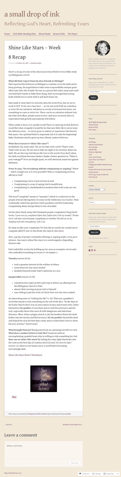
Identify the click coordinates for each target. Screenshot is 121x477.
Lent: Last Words (95, 157)
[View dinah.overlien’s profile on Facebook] (90, 250)
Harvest (8, 424)
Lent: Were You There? (97, 160)
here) (61, 231)
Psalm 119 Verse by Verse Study (100, 169)
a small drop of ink (31, 14)
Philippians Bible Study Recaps (39, 414)
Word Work (93, 177)
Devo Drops (93, 147)
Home (7, 34)
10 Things (92, 142)
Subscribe (94, 232)
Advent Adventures (96, 145)
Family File (93, 150)
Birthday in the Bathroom (73, 424)
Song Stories (93, 172)
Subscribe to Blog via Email (97, 213)
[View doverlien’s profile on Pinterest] (95, 250)
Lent (90, 154)
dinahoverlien (36, 63)
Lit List (91, 162)
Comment (74, 463)
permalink (67, 414)
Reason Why (59, 34)
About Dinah (44, 34)
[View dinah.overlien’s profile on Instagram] (92, 250)
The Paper (73, 34)
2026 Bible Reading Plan (24, 34)
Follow (93, 98)
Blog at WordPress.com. (13, 473)
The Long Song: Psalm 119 (98, 175)
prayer (91, 167)
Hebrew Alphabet (95, 152)
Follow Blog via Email (95, 79)
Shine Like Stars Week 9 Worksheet (25, 355)
